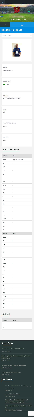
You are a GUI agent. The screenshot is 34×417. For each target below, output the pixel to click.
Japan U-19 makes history (12, 394)
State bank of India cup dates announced (16, 400)
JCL (23, 402)
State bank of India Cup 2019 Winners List (13, 349)
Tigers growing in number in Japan (11, 372)
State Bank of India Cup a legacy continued (14, 365)
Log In (2, 2)
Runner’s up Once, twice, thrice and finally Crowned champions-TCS (16, 357)
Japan (13, 396)
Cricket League (15, 402)
